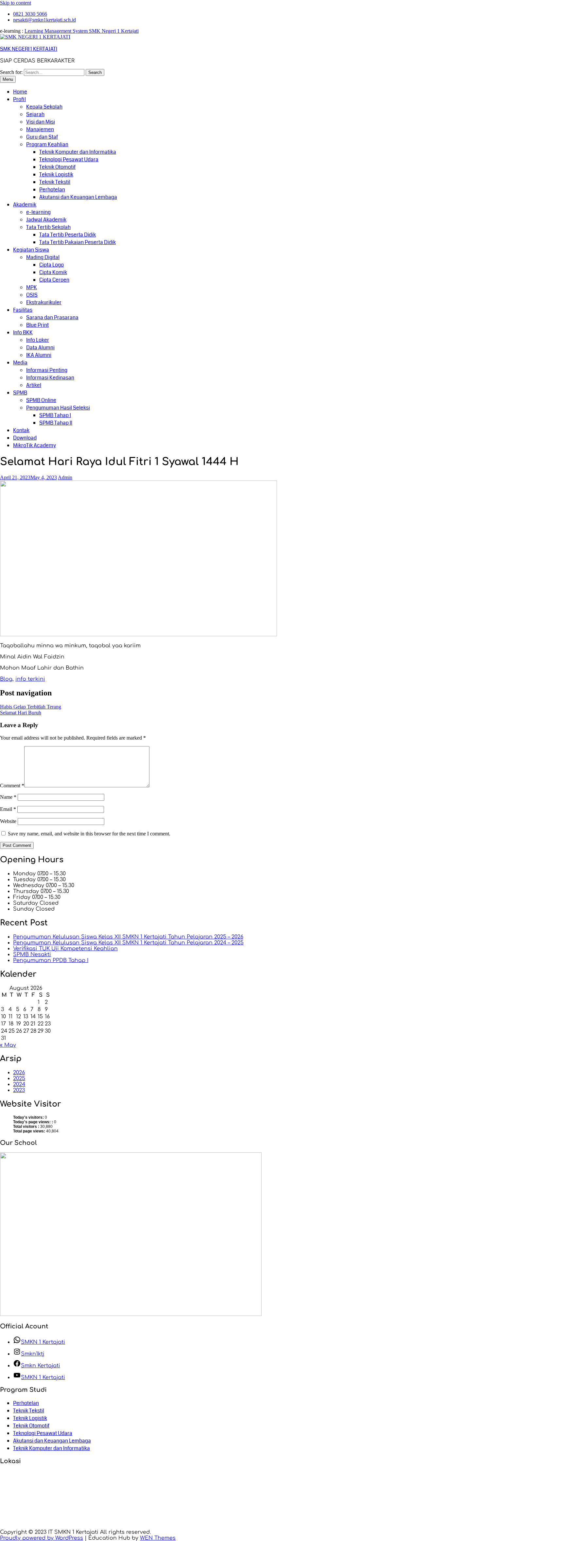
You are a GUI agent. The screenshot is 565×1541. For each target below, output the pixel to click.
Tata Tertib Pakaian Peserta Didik (77, 242)
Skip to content (15, 3)
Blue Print (37, 325)
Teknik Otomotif (57, 167)
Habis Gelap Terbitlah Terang (30, 706)
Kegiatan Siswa (31, 250)
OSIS (32, 295)
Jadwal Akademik (46, 219)
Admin (65, 477)
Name (8, 797)
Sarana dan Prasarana (52, 317)
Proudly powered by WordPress (41, 1538)
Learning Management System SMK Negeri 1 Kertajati (82, 31)
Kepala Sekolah (44, 107)
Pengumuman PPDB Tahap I (50, 960)
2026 (19, 1073)
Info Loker (37, 340)
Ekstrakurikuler (43, 302)
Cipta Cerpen (54, 280)
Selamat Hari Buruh (20, 712)
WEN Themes (158, 1538)
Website (8, 821)
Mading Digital (43, 257)
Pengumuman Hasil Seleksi (58, 408)
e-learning (38, 212)
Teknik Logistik (56, 174)
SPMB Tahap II (55, 423)
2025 (19, 1078)
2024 (19, 1084)
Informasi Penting (46, 370)
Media (20, 362)
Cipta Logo (51, 265)
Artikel (33, 385)
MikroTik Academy (34, 445)
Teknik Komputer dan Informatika (77, 152)
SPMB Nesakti (32, 954)
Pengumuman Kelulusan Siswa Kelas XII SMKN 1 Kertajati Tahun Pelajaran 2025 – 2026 (128, 937)
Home (20, 92)
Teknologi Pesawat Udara (68, 159)
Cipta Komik (53, 272)
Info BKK (23, 332)
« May (8, 1045)
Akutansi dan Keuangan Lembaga (78, 197)
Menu (8, 79)
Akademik (24, 204)
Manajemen (40, 129)
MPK (31, 287)
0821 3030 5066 (30, 14)
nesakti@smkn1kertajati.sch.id (44, 20)
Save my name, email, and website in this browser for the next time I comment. (89, 833)
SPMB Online (41, 400)
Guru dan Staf (42, 137)
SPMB (20, 392)
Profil (19, 99)
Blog (6, 679)
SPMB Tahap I (55, 415)
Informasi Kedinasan (50, 377)
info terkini (30, 679)
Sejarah (35, 114)
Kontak (21, 430)
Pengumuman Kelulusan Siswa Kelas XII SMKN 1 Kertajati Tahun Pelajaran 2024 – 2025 (128, 943)
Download (25, 438)
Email (8, 809)
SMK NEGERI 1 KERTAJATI (28, 49)
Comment (12, 785)
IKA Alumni (38, 355)
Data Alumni (40, 347)
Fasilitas (22, 310)
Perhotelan (52, 189)
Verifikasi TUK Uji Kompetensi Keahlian (65, 949)
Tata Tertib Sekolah (48, 227)
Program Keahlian (47, 144)
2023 (19, 1090)
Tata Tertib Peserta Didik (67, 234)
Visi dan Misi (40, 122)
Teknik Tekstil (54, 182)
